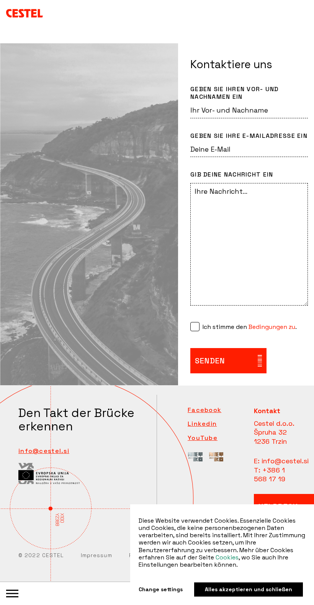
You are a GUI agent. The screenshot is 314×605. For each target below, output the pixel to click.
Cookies (227, 557)
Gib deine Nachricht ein (231, 174)
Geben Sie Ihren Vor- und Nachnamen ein (234, 93)
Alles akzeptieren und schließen (248, 589)
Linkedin (202, 424)
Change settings (161, 589)
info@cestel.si (43, 451)
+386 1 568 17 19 (269, 474)
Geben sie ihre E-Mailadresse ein (248, 136)
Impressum (96, 555)
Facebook (204, 410)
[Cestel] (24, 13)
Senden (210, 361)
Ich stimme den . (250, 327)
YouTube (203, 438)
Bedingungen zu (272, 327)
